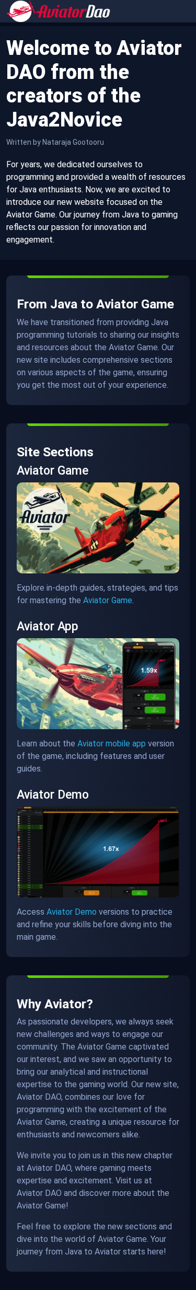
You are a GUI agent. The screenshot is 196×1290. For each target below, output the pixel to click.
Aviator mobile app (111, 743)
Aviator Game (107, 600)
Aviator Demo (72, 912)
